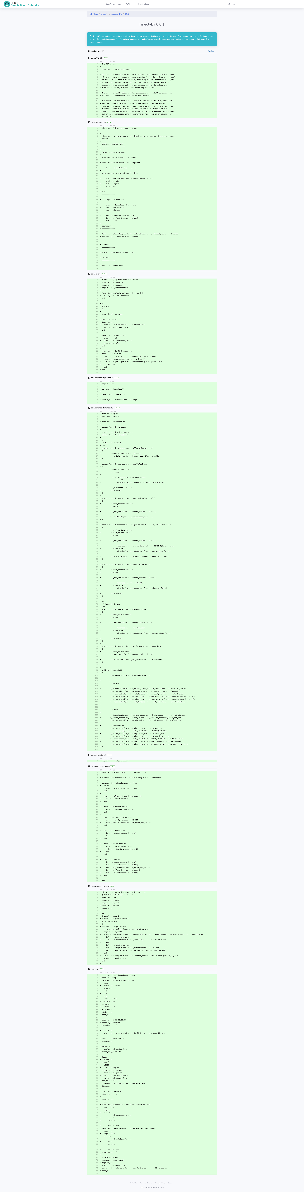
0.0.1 (127, 14)
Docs (170, 1183)
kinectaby (105, 14)
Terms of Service (146, 1183)
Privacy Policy (160, 1183)
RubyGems (93, 14)
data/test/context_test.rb (100, 766)
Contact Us (134, 1183)
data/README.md (98, 122)
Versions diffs (116, 14)
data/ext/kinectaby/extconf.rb (102, 377)
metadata (94, 969)
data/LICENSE (96, 58)
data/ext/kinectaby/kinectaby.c (102, 407)
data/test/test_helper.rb (100, 886)
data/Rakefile (96, 273)
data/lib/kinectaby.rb (98, 754)
